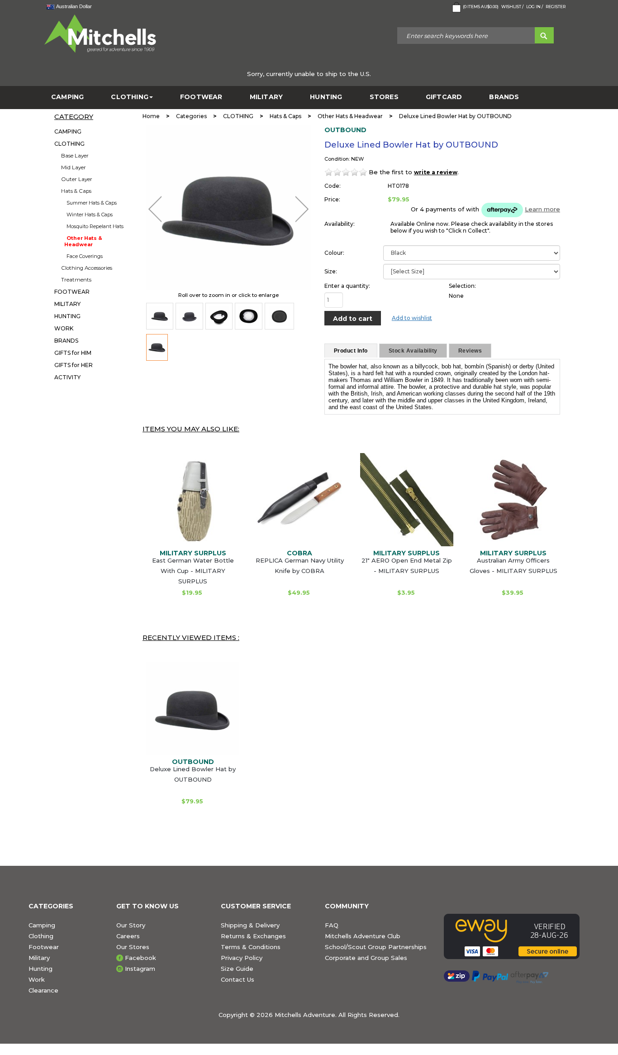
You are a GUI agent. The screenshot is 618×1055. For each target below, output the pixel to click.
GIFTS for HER (73, 365)
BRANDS (504, 97)
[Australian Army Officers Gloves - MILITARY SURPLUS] (513, 499)
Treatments (76, 280)
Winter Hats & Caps (90, 214)
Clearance (43, 990)
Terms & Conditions (250, 946)
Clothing (41, 936)
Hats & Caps (76, 191)
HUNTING (326, 97)
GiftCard (444, 97)
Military (39, 957)
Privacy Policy (241, 957)
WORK (63, 328)
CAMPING (67, 97)
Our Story (130, 925)
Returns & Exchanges (253, 936)
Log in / (534, 6)
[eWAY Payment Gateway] (516, 936)
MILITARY (266, 97)
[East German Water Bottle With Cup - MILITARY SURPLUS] (192, 499)
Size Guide (237, 968)
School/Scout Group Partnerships (376, 946)
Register (556, 6)
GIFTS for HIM (72, 352)
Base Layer (75, 156)
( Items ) (481, 6)
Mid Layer (73, 167)
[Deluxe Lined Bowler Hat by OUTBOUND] (160, 316)
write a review (435, 172)
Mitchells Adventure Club (362, 936)
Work (37, 979)
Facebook (140, 957)
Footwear (44, 946)
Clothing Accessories (86, 268)
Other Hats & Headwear (83, 241)
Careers (128, 936)
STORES (384, 97)
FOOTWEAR (201, 97)
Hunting (40, 968)
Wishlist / (512, 6)
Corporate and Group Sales (366, 957)
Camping (42, 925)
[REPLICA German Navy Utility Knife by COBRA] (299, 499)
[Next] (302, 209)
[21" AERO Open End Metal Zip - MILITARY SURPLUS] (406, 499)
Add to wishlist (412, 318)
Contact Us (237, 979)
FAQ (331, 925)
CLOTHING (129, 97)
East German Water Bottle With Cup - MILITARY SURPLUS (193, 571)
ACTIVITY (67, 377)
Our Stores (132, 946)
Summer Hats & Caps (92, 203)
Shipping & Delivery (250, 925)
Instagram (140, 968)
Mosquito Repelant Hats (95, 226)
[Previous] (155, 209)
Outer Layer (76, 179)
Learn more (542, 209)
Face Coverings (85, 256)
